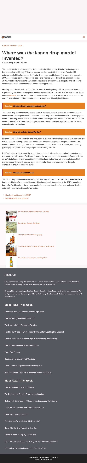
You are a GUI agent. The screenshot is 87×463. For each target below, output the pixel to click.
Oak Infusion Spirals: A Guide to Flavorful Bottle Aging (36, 246)
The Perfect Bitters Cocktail (16, 414)
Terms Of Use (44, 457)
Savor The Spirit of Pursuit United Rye (21, 428)
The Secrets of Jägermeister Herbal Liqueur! (23, 366)
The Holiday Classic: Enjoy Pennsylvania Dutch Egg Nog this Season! (34, 332)
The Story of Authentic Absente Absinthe (22, 345)
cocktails (12, 95)
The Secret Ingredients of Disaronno (20, 318)
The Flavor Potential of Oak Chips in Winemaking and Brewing (31, 339)
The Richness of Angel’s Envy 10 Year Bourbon (24, 394)
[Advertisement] (43, 17)
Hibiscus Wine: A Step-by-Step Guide (20, 435)
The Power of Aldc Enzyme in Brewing (21, 325)
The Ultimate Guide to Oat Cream (29, 223)
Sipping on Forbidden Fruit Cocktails (20, 359)
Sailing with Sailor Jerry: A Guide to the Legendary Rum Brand (31, 401)
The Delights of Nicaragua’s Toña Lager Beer (32, 258)
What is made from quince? (17, 198)
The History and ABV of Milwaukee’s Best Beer (33, 212)
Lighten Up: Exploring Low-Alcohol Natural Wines (25, 448)
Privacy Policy (33, 457)
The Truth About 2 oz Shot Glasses (19, 387)
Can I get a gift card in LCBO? (18, 195)
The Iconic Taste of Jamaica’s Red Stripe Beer (24, 312)
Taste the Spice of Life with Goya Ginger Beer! (24, 408)
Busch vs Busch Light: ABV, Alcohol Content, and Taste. (28, 372)
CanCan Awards (9, 46)
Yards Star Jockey (12, 352)
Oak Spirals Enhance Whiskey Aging (30, 235)
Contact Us (54, 457)
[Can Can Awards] (6, 37)
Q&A (20, 46)
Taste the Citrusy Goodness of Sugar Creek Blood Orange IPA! (31, 441)
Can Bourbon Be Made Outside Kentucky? (22, 421)
